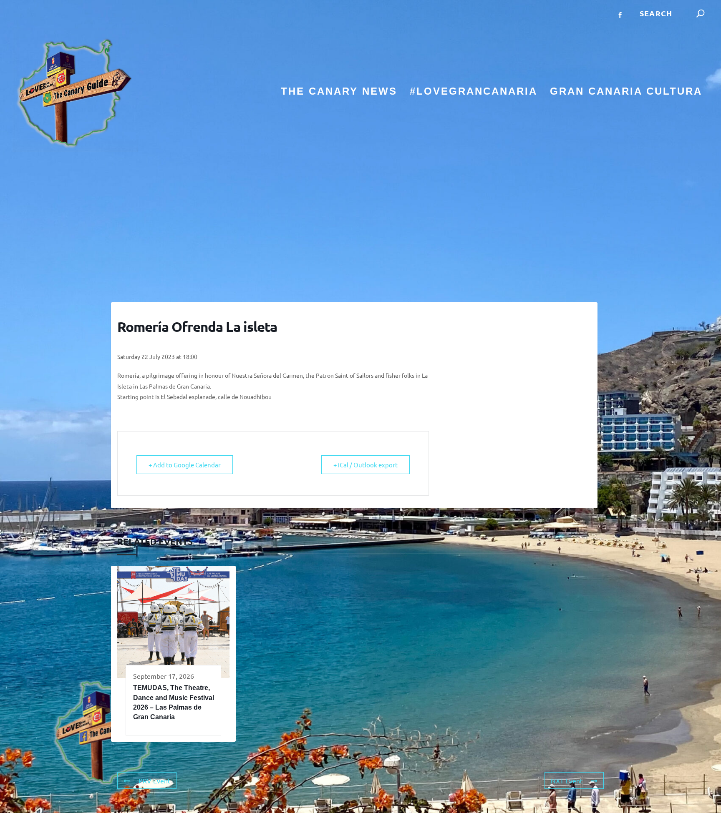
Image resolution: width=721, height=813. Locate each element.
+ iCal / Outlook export (365, 465)
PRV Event (154, 780)
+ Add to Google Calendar (185, 465)
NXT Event (566, 780)
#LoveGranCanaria (473, 92)
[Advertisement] (360, 227)
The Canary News (339, 92)
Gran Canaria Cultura (626, 92)
